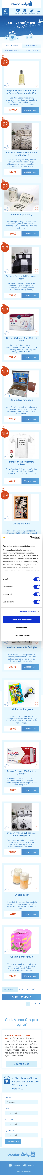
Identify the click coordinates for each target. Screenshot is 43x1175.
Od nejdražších (32, 50)
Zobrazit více (30, 110)
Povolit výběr (21, 627)
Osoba (8, 1097)
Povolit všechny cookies (21, 619)
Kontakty (17, 1165)
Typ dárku (9, 1130)
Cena (7, 1108)
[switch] (36, 587)
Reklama (31, 1165)
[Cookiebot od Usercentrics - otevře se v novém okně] (30, 537)
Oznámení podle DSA (24, 1171)
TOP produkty (31, 45)
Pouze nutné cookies (21, 635)
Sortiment (9, 1119)
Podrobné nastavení (27, 612)
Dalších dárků (21, 997)
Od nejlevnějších (12, 50)
